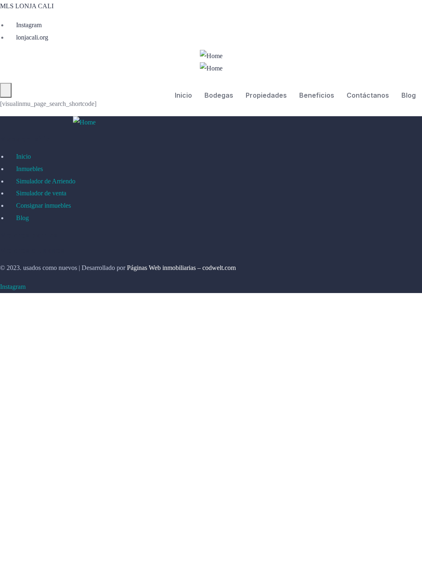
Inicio (183, 95)
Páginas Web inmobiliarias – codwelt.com (181, 267)
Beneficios (316, 95)
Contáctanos (368, 95)
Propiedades (266, 95)
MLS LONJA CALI (27, 5)
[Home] (211, 56)
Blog (408, 95)
